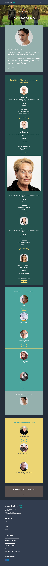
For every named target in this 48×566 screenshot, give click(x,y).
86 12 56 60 (11, 512)
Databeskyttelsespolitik (10, 556)
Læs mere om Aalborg (24, 248)
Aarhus (6, 526)
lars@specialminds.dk (25, 111)
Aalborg (6, 521)
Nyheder (7, 548)
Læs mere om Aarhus (24, 117)
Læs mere (11, 67)
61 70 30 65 (24, 275)
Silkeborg (7, 524)
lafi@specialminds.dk (25, 207)
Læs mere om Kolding (24, 213)
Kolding (6, 529)
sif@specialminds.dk (25, 146)
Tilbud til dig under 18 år (10, 540)
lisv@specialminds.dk (25, 278)
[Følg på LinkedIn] (8, 560)
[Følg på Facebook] (6, 560)
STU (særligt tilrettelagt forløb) (12, 538)
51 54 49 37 (24, 143)
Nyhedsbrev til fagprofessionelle (12, 551)
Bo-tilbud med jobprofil (10, 545)
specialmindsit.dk (24, 281)
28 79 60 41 (24, 205)
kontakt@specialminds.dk (14, 513)
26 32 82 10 (24, 109)
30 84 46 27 (24, 240)
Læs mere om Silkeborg (24, 152)
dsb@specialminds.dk (25, 242)
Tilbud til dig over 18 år (10, 543)
